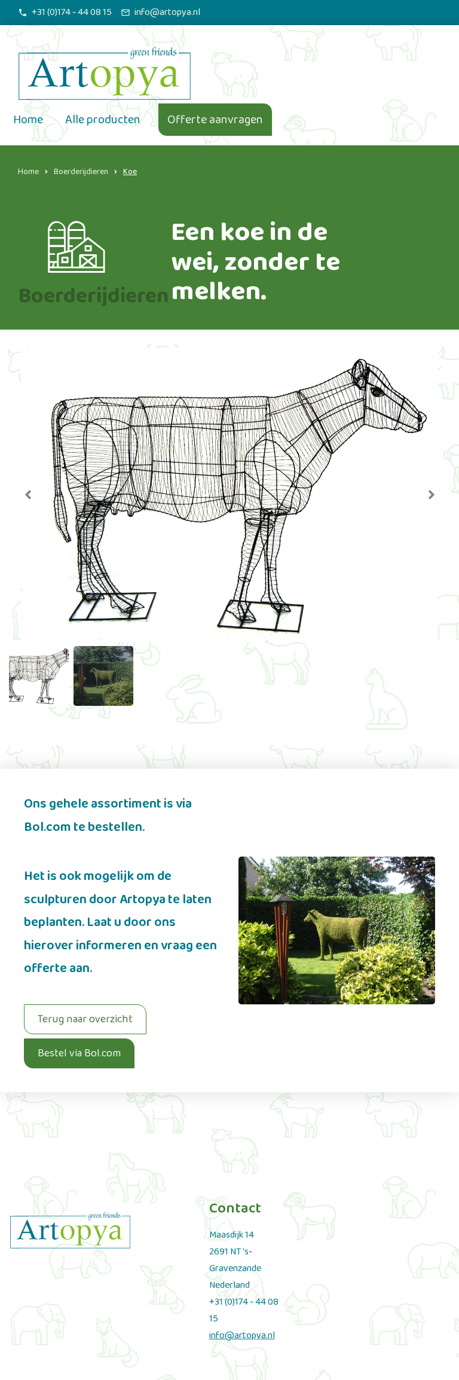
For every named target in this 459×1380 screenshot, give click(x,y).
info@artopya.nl (242, 1335)
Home (28, 119)
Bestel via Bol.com (79, 1053)
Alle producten (102, 119)
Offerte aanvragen (215, 119)
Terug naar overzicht (85, 1019)
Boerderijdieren (81, 171)
